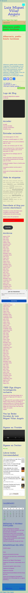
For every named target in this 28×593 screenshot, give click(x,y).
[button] (14, 292)
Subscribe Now (14, 300)
